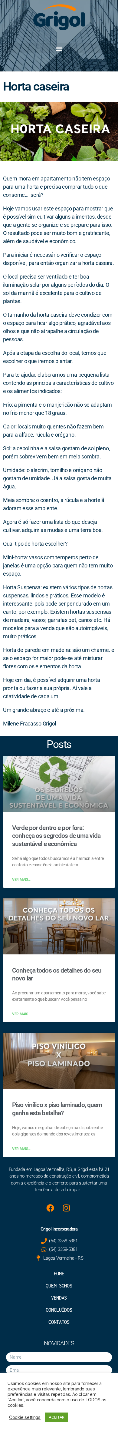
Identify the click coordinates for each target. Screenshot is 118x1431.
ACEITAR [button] (56, 1417)
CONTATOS (59, 1322)
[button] (59, 48)
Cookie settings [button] (25, 1417)
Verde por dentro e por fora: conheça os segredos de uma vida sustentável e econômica (56, 836)
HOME (59, 1273)
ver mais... (21, 879)
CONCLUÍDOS (59, 1310)
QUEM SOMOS (59, 1285)
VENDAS (59, 1297)
